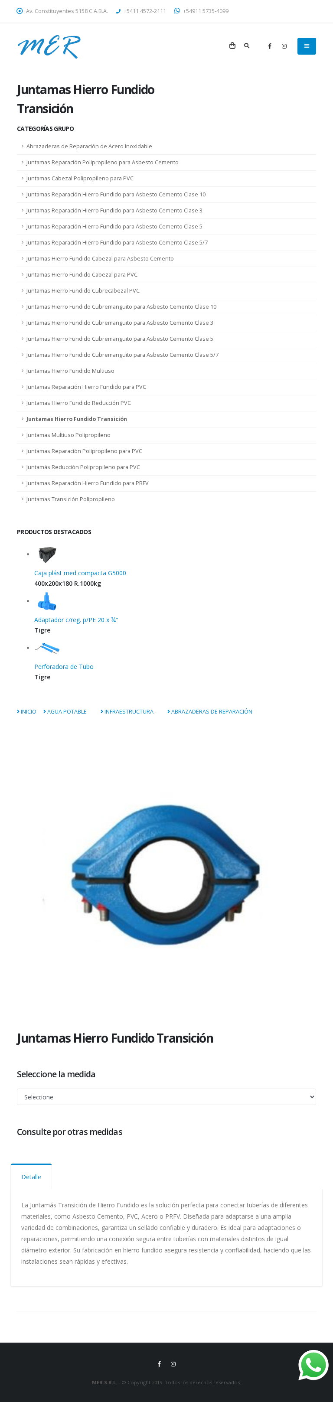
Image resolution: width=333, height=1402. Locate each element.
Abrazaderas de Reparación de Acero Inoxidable (89, 146)
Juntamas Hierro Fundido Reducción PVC (78, 403)
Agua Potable (66, 711)
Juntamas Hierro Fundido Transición (76, 419)
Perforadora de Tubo (64, 666)
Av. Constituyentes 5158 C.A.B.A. (66, 11)
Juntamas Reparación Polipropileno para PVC (84, 451)
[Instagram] (284, 46)
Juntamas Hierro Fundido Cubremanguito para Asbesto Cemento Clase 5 (119, 338)
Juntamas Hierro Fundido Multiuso (70, 371)
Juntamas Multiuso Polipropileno (68, 435)
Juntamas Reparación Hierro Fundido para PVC (86, 387)
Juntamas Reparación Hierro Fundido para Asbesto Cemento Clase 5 (114, 226)
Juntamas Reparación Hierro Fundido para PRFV (87, 483)
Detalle (31, 1177)
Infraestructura (128, 711)
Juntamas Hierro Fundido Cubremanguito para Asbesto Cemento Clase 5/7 (122, 355)
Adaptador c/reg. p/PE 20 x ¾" (76, 620)
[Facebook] (270, 46)
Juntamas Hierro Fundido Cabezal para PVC (81, 274)
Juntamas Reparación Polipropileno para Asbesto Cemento (102, 162)
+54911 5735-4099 (205, 11)
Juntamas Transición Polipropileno (70, 499)
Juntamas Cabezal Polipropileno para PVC (80, 178)
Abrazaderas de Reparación (211, 711)
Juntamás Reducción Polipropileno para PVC (83, 467)
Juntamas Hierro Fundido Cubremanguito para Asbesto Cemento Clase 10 (121, 306)
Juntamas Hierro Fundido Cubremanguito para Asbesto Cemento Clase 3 (119, 322)
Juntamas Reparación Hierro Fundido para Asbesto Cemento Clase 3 (114, 210)
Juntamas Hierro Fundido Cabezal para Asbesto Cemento (100, 258)
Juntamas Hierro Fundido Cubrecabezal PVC (83, 290)
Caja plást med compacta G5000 (80, 573)
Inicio (28, 711)
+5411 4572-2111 (144, 11)
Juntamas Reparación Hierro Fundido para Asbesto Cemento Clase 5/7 (117, 242)
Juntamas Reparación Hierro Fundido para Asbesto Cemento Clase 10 (116, 194)
